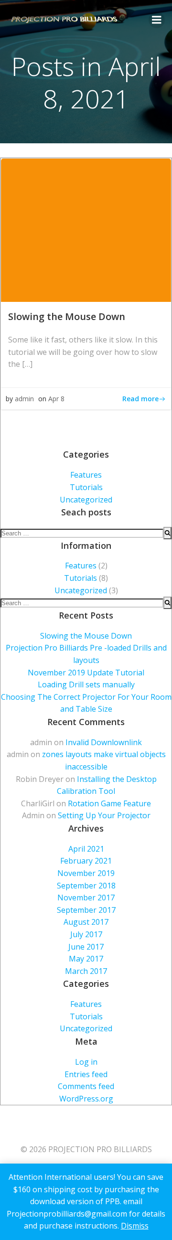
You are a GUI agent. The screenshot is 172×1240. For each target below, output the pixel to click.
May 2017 (86, 958)
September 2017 (86, 910)
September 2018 (86, 885)
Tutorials (86, 487)
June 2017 (86, 946)
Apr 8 (56, 398)
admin (24, 398)
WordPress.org (86, 1098)
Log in (86, 1062)
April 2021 (86, 849)
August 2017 (86, 922)
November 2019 (86, 873)
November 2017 (86, 897)
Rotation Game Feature (109, 803)
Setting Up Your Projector (104, 815)
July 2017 (86, 934)
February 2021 (86, 860)
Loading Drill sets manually (86, 684)
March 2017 (86, 971)
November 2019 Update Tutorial (86, 672)
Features (86, 475)
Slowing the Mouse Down (86, 636)
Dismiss (135, 1225)
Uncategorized (86, 499)
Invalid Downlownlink (103, 742)
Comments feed (86, 1086)
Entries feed (86, 1074)
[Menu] (157, 20)
